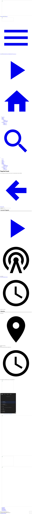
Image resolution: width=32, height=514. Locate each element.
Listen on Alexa (5, 121)
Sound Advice (5, 124)
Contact (3, 119)
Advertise (3, 122)
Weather (3, 118)
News (2, 117)
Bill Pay (4, 123)
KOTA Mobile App (5, 120)
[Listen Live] (16, 228)
